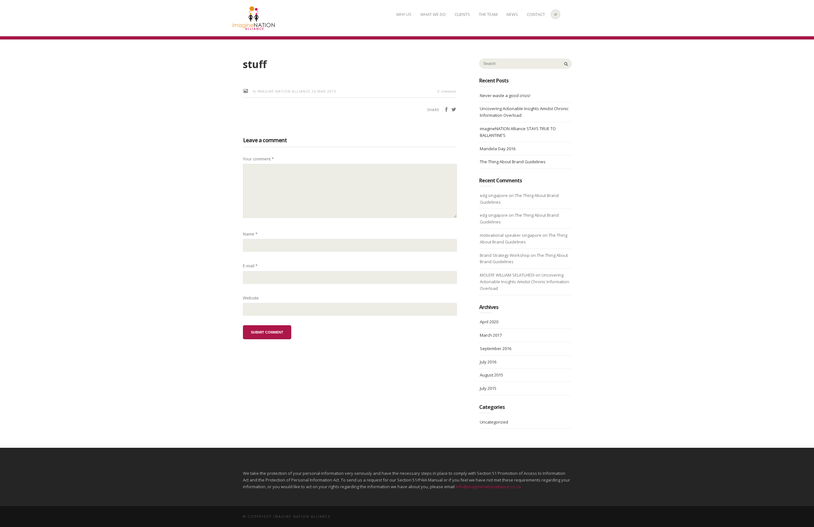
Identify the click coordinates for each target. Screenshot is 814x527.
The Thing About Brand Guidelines (513, 162)
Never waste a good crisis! (505, 95)
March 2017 (491, 335)
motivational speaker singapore (511, 235)
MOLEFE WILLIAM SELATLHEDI (507, 275)
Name (250, 234)
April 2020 (489, 322)
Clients (462, 14)
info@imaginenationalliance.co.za (488, 486)
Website (251, 298)
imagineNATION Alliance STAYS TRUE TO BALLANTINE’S (518, 132)
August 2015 (491, 375)
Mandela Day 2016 (497, 148)
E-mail (250, 266)
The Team (488, 14)
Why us (403, 14)
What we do (433, 14)
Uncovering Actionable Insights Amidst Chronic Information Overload (524, 112)
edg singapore (494, 195)
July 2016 (488, 362)
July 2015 (488, 388)
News (512, 14)
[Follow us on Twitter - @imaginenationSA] (555, 14)
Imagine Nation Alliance (284, 91)
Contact (536, 14)
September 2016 (495, 348)
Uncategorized (494, 422)
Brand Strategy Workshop (505, 255)
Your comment (258, 159)
